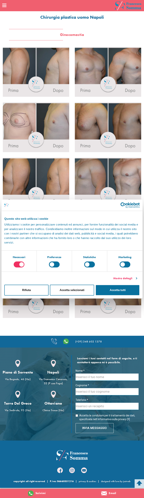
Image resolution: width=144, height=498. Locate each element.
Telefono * (82, 399)
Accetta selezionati (72, 290)
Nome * (80, 370)
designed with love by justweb (116, 481)
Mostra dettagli (123, 278)
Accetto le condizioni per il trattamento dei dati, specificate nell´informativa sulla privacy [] (107, 417)
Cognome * (82, 385)
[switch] (54, 264)
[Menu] (4, 5)
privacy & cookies (87, 481)
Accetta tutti (118, 290)
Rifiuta (26, 290)
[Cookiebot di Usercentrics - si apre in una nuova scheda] (123, 205)
